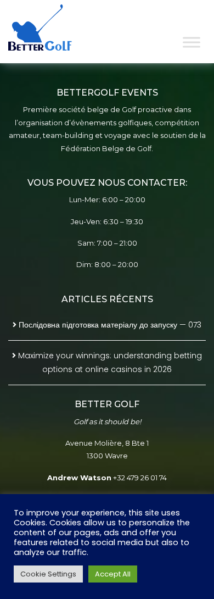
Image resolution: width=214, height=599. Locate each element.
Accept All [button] (113, 574)
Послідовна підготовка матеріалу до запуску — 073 (110, 324)
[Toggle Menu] (191, 42)
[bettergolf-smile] (48, 27)
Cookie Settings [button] (48, 574)
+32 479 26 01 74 (140, 477)
